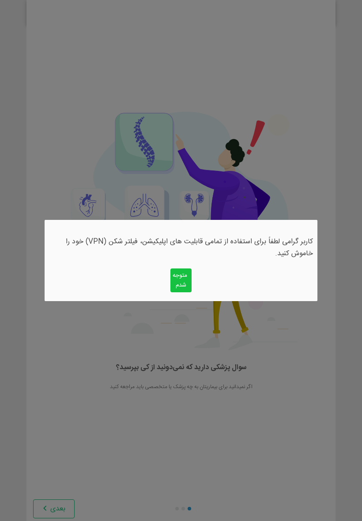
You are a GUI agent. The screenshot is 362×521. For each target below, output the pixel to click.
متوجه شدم (180, 280)
